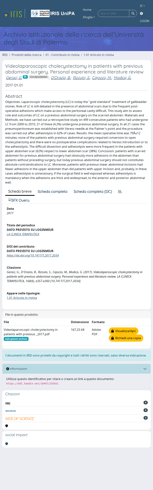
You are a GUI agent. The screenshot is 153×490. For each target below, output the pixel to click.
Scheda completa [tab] (52, 191)
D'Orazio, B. (61, 77)
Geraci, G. (14, 77)
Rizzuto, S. (81, 77)
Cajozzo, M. (101, 77)
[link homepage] (13, 13)
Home (87, 10)
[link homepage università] (53, 13)
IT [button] (141, 6)
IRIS (5, 55)
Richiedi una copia (127, 338)
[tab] (120, 191)
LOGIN (144, 21)
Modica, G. (122, 77)
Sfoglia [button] (88, 17)
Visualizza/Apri (125, 331)
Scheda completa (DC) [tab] (93, 191)
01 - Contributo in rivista (62, 55)
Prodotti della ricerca (26, 55)
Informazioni (18, 368)
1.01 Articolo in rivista (99, 55)
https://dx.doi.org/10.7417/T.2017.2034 (33, 255)
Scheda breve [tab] (20, 191)
